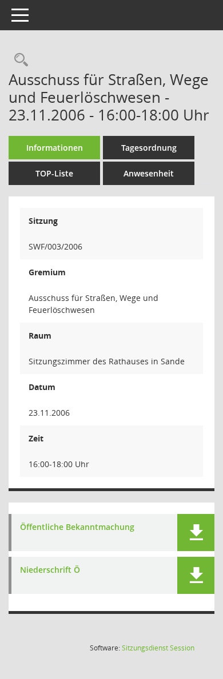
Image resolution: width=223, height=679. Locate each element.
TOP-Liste (54, 173)
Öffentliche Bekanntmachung (77, 527)
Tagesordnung (149, 147)
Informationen (54, 147)
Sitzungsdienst (158, 648)
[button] (195, 532)
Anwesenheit (149, 173)
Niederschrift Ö (50, 570)
